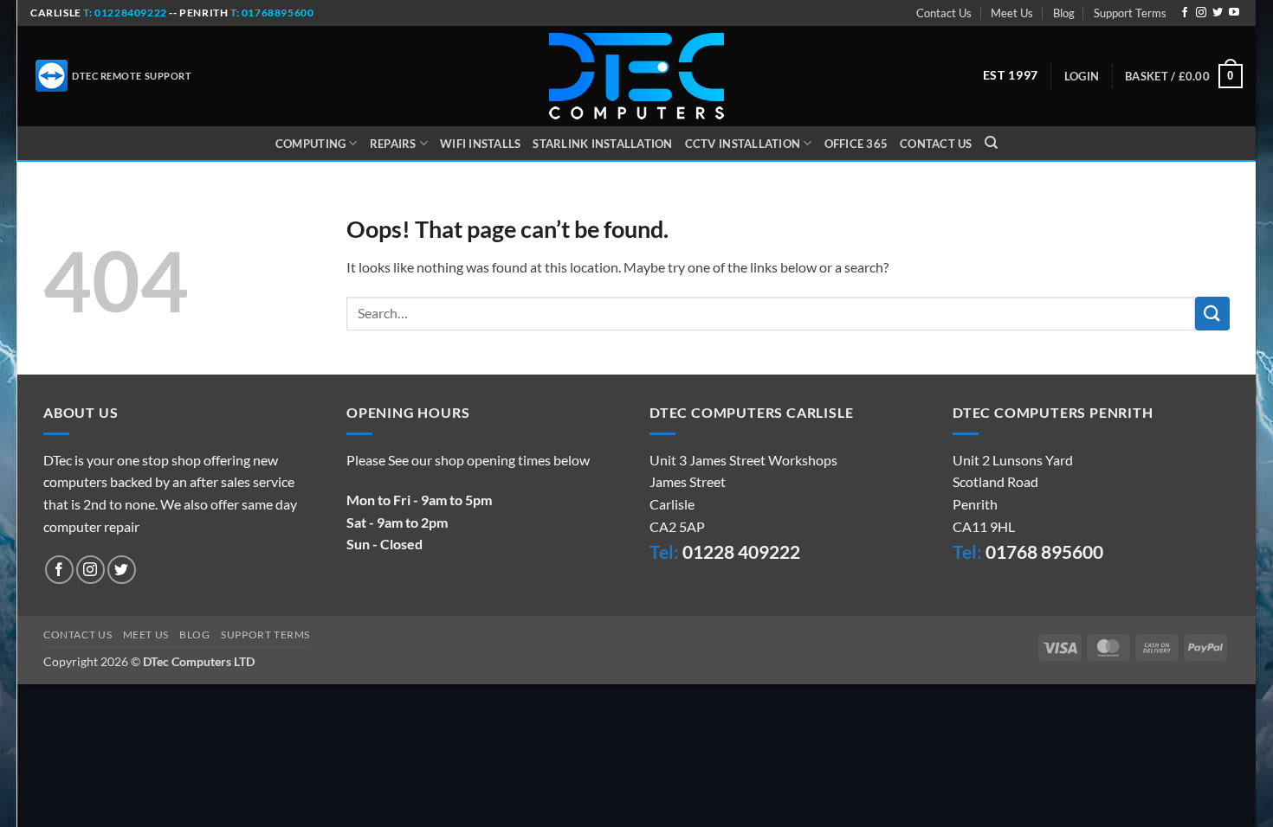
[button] (1081, 76)
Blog (1064, 13)
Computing (310, 144)
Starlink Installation (602, 144)
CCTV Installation (742, 144)
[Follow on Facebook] (1184, 13)
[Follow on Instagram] (1201, 13)
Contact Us (944, 13)
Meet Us (1012, 13)
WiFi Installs (480, 144)
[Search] (991, 142)
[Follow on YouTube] (1234, 13)
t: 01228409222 (124, 12)
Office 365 (856, 144)
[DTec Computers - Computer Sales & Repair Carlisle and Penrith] (636, 76)
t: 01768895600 (271, 12)
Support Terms (1130, 13)
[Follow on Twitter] (1217, 13)
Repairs (393, 144)
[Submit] (1212, 313)
